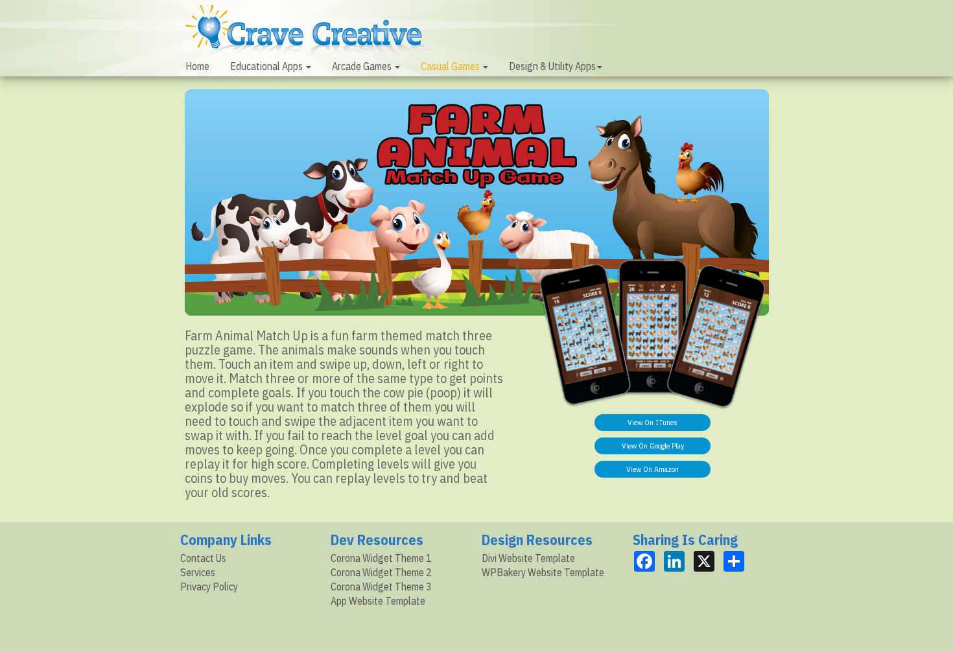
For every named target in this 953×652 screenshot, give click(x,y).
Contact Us (203, 558)
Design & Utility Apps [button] (552, 66)
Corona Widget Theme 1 (381, 558)
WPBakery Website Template (543, 572)
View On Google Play (653, 445)
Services (197, 572)
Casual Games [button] (451, 66)
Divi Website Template (528, 558)
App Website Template (378, 600)
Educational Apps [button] (267, 66)
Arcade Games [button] (363, 66)
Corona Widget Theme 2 (381, 572)
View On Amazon (652, 469)
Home (197, 66)
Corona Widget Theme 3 (381, 586)
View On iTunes (652, 422)
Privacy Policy (209, 586)
